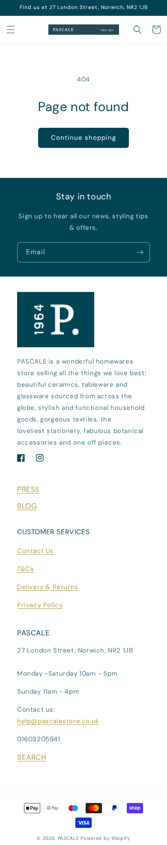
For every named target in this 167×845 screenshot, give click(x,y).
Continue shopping (83, 137)
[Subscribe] (140, 252)
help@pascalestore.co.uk (58, 721)
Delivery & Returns (47, 587)
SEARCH (32, 757)
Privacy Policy (40, 605)
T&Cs (25, 569)
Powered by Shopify (105, 838)
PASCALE (68, 838)
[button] (10, 29)
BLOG (27, 506)
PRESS (28, 489)
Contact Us (35, 551)
